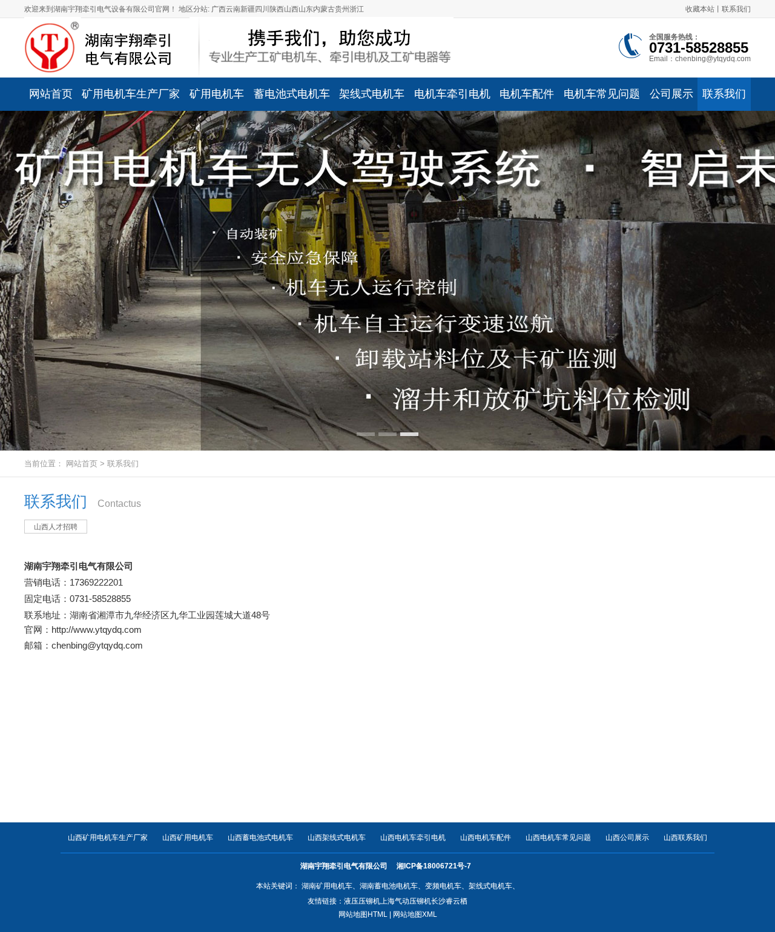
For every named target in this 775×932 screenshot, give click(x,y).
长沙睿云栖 (449, 901)
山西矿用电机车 (187, 837)
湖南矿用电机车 (327, 886)
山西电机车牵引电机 (413, 837)
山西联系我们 (685, 837)
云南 (233, 9)
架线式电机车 (490, 886)
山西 (291, 9)
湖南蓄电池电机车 (389, 886)
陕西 (276, 9)
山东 (305, 9)
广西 (218, 9)
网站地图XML (415, 914)
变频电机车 (443, 886)
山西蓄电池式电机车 (260, 837)
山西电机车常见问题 (558, 837)
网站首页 (81, 463)
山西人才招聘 (56, 527)
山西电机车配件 (485, 837)
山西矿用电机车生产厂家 (108, 837)
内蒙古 (324, 9)
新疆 (247, 9)
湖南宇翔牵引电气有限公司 (78, 566)
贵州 (342, 9)
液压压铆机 (362, 901)
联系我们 (736, 9)
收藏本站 (699, 9)
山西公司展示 (627, 837)
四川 (262, 9)
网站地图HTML (363, 914)
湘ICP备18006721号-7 (435, 866)
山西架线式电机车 (337, 837)
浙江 (356, 9)
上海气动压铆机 (405, 901)
